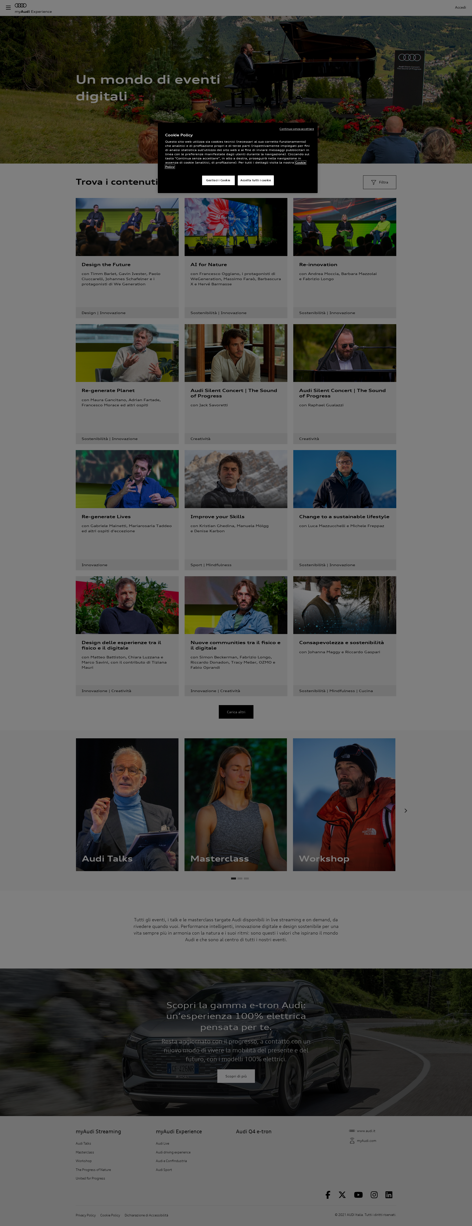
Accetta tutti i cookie (255, 180)
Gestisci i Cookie (218, 180)
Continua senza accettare (297, 129)
